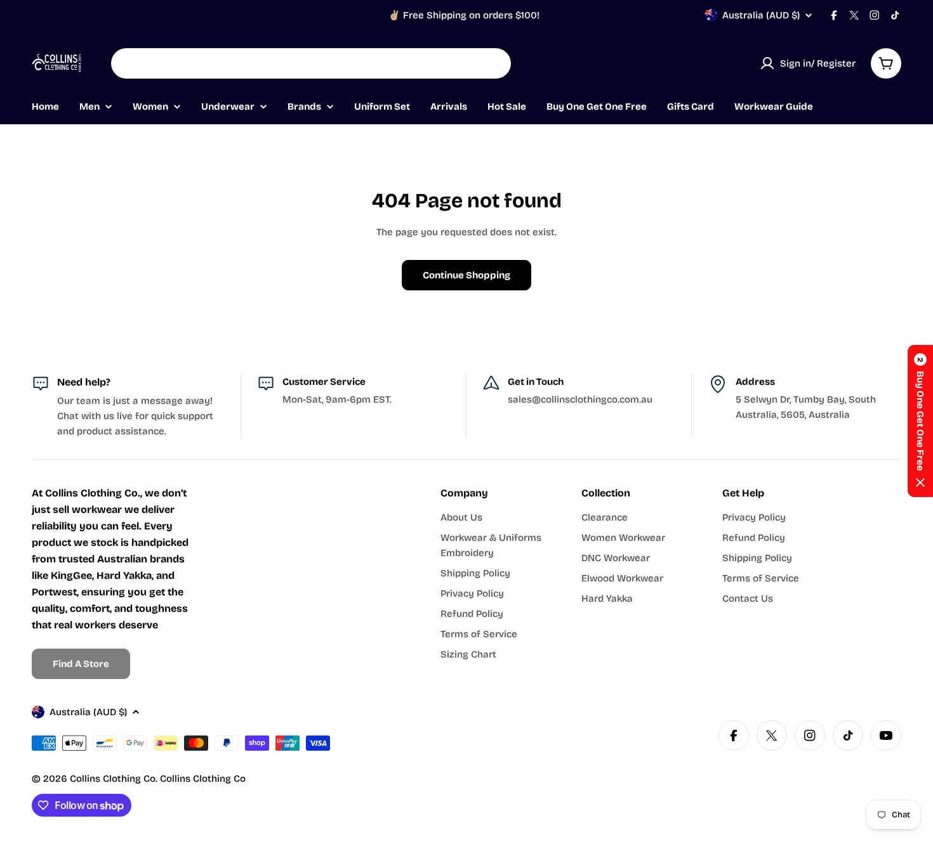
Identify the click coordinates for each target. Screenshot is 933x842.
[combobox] (311, 63)
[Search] (493, 63)
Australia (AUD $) (761, 15)
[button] (920, 421)
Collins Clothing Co (113, 778)
